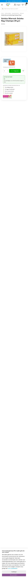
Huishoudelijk (8, 13)
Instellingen (14, 571)
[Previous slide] (3, 40)
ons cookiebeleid (12, 568)
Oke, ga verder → (14, 575)
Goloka (3, 23)
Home (2, 13)
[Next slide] (24, 40)
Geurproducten (15, 13)
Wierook (22, 13)
